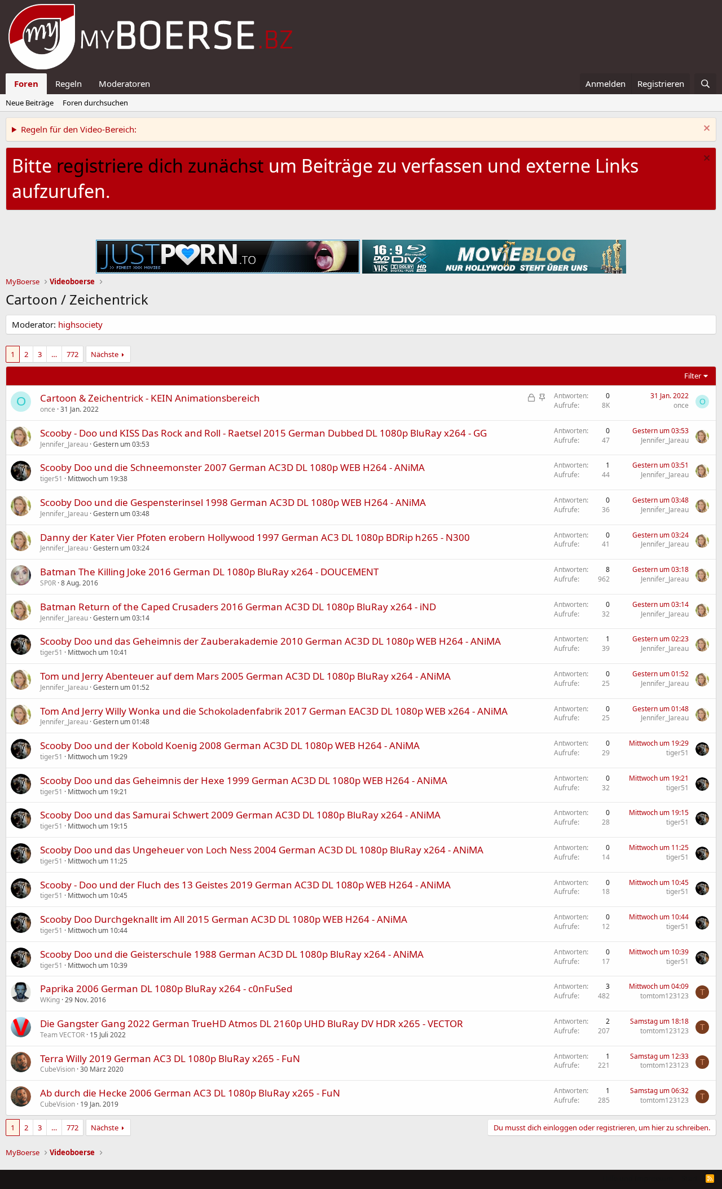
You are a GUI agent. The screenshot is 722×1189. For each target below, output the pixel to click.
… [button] (54, 354)
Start (689, 1178)
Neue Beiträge (30, 103)
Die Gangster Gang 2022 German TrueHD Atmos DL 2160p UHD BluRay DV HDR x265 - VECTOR (251, 1023)
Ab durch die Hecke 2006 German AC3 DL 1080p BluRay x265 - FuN (190, 1092)
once (47, 409)
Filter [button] (692, 376)
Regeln (68, 83)
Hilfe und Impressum (637, 1178)
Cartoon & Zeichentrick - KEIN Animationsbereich (150, 397)
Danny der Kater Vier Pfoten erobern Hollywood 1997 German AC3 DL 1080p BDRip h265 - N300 (255, 537)
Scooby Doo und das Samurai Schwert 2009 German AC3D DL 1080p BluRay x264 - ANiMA (240, 814)
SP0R (48, 583)
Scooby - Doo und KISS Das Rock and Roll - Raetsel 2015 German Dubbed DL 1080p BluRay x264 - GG (263, 432)
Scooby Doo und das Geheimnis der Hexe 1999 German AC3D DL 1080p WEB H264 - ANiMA (243, 780)
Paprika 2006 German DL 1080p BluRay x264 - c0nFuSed (166, 988)
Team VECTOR (62, 1035)
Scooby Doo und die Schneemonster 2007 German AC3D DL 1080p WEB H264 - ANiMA (232, 467)
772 (72, 354)
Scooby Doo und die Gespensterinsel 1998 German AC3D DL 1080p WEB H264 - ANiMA (233, 502)
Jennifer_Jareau (64, 444)
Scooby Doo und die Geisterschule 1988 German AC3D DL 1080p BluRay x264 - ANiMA (232, 954)
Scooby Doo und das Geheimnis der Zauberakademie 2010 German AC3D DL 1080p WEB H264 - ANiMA (270, 641)
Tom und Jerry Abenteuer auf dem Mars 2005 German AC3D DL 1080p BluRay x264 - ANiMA (245, 676)
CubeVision (57, 1069)
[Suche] (705, 83)
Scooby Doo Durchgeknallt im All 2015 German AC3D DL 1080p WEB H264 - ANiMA (223, 919)
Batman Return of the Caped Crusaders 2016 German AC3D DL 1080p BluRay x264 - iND (238, 606)
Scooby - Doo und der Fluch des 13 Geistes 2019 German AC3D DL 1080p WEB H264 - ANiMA (245, 884)
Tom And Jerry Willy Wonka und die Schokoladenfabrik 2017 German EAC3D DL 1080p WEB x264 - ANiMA (274, 710)
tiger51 (51, 478)
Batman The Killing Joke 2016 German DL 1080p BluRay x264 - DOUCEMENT (209, 571)
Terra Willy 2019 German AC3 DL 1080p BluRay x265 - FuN (170, 1058)
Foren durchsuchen (95, 103)
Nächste (104, 354)
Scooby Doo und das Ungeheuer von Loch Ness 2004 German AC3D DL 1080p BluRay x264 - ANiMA (261, 849)
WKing (50, 1000)
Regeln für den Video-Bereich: (79, 129)
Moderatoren (124, 83)
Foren (26, 83)
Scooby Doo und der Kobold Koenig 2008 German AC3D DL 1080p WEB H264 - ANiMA (230, 745)
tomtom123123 (664, 996)
